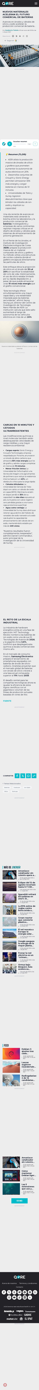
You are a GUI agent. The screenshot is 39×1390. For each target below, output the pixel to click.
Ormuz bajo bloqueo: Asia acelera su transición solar (26, 967)
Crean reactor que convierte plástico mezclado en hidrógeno (25, 920)
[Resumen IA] (35, 144)
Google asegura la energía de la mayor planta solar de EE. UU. (26, 943)
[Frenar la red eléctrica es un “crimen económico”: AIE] (9, 956)
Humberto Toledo (11, 30)
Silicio (6, 791)
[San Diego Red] (15, 1315)
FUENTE (7, 701)
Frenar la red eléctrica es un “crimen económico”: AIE (26, 955)
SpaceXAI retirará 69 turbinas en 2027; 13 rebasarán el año (27, 896)
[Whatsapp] (35, 1292)
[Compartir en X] (22, 775)
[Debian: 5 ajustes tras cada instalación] (11, 1054)
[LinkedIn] (25, 1297)
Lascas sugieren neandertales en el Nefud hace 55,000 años (28, 1064)
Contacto (19, 1287)
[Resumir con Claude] (16, 36)
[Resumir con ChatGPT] (13, 36)
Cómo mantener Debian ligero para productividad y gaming (29, 1173)
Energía (16, 867)
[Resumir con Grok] (23, 36)
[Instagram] (9, 1297)
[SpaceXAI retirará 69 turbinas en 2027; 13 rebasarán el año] (9, 898)
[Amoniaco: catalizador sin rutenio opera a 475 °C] (9, 874)
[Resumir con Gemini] (20, 36)
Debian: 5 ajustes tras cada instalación (28, 1051)
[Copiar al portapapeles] (34, 775)
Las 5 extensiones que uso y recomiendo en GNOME (28, 1186)
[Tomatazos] (30, 1311)
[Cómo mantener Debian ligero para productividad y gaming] (11, 1176)
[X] (9, 1292)
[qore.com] (4, 144)
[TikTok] (19, 1297)
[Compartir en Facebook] (17, 775)
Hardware (17, 787)
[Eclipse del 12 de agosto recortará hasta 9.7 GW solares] (9, 886)
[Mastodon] (19, 1292)
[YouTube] (14, 1297)
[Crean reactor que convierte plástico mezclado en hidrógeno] (9, 921)
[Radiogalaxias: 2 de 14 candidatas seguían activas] (11, 1080)
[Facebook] (4, 1292)
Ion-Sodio (27, 787)
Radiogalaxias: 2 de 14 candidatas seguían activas (29, 1078)
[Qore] (14, 3)
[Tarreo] (20, 1311)
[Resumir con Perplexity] (27, 36)
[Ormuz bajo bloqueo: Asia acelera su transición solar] (9, 968)
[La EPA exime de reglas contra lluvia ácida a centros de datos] (9, 910)
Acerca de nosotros (9, 1283)
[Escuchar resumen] (9, 143)
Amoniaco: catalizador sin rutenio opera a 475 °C (26, 873)
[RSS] (30, 1297)
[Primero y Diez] (21, 1318)
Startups (15, 791)
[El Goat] (28, 1318)
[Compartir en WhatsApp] (28, 775)
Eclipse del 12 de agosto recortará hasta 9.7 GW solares (26, 885)
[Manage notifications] (5, 1385)
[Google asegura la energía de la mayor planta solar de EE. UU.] (9, 945)
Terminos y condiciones (28, 1283)
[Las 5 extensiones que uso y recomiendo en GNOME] (11, 1189)
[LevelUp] (9, 1311)
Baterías (6, 787)
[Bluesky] (25, 1292)
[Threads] (14, 1292)
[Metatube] (12, 1318)
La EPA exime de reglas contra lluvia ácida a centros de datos (27, 908)
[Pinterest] (30, 1292)
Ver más (19, 1201)
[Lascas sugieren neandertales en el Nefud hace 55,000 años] (11, 1067)
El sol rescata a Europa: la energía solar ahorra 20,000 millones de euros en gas (25, 931)
